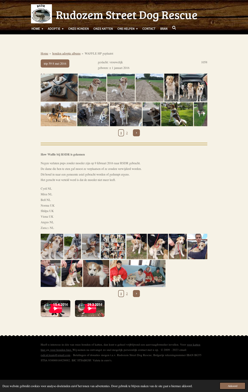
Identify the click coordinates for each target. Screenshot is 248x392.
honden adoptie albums (66, 53)
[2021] (93, 114)
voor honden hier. (60, 350)
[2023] (171, 88)
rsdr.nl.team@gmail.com (55, 355)
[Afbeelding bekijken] (151, 114)
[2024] (92, 88)
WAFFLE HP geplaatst (99, 53)
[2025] (59, 88)
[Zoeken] (174, 28)
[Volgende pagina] (136, 132)
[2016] (52, 246)
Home (44, 53)
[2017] (177, 114)
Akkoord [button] (232, 386)
